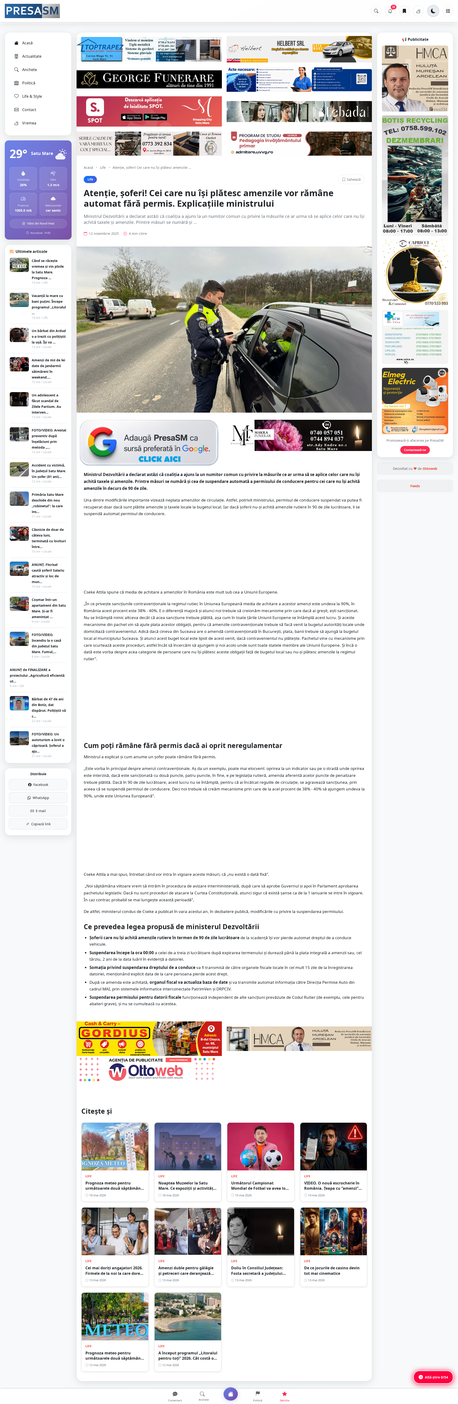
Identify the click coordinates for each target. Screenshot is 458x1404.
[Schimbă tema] (433, 11)
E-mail (41, 811)
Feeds (415, 486)
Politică (28, 83)
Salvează (354, 179)
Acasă (27, 43)
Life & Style (32, 96)
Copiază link (41, 824)
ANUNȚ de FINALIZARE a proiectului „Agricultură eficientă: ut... (37, 675)
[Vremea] (418, 11)
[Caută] (376, 11)
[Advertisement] (224, 555)
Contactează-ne (415, 450)
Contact (29, 109)
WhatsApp (41, 797)
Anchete (29, 69)
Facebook (40, 784)
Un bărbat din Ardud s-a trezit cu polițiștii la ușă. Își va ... (49, 336)
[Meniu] (448, 11)
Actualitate (32, 56)
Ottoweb (430, 468)
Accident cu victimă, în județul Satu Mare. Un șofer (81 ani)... (49, 471)
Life (103, 167)
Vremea (29, 123)
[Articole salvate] (404, 11)
